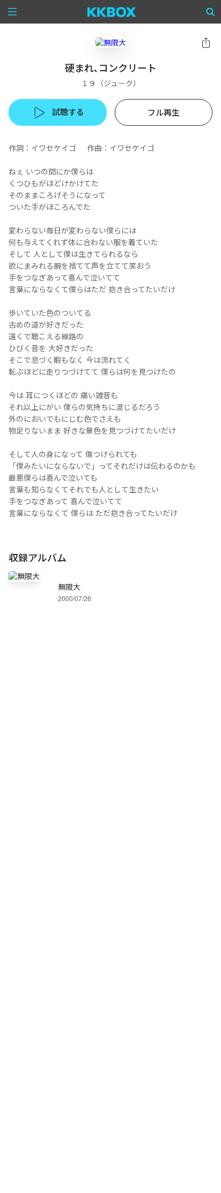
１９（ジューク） (111, 83)
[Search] (210, 11)
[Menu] (12, 11)
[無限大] (110, 42)
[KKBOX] (112, 12)
